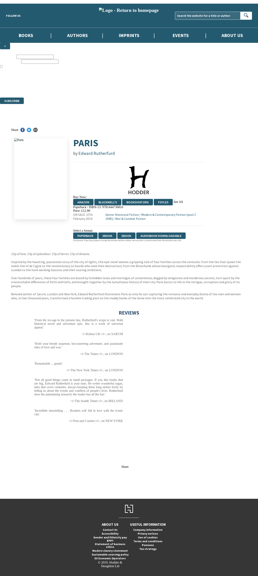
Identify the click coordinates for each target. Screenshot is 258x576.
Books (26, 35)
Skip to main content (13, 1)
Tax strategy (147, 549)
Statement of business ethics (110, 545)
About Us (232, 35)
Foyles (163, 202)
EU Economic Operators (110, 558)
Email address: (10, 61)
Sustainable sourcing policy (110, 554)
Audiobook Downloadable (160, 236)
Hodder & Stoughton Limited (46, 81)
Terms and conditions (147, 541)
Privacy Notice (79, 88)
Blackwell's (108, 202)
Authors (77, 35)
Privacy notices (148, 533)
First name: (8, 56)
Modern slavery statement (110, 550)
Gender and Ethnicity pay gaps (110, 539)
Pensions (148, 545)
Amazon (83, 202)
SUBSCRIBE (12, 101)
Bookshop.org (137, 202)
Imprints (129, 35)
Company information (147, 530)
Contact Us (110, 530)
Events (181, 35)
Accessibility (110, 533)
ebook (107, 236)
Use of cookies (148, 537)
